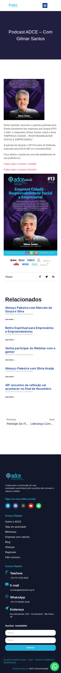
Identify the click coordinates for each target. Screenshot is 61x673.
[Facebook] (15, 505)
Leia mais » (10, 319)
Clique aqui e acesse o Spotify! (20, 164)
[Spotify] (38, 505)
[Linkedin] (8, 505)
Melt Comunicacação (38, 668)
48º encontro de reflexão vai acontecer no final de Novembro (28, 387)
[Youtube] (31, 505)
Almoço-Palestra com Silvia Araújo (29, 368)
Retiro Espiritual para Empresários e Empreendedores (29, 329)
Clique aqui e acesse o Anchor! (20, 169)
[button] (44, 5)
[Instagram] (23, 505)
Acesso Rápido (13, 515)
